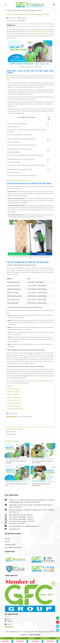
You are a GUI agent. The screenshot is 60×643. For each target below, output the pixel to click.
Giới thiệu (7, 539)
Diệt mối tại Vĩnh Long (14, 397)
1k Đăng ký (9, 621)
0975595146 (20, 641)
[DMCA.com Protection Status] (9, 627)
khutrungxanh (12, 18)
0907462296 (5, 641)
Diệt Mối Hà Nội (10, 432)
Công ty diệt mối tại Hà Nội (15, 409)
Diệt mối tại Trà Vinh (14, 400)
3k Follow (8, 624)
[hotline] (54, 4)
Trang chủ (9, 10)
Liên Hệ (7, 541)
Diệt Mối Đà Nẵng (11, 434)
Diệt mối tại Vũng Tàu (14, 389)
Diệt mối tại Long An (14, 392)
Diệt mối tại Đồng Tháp (14, 403)
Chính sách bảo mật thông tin (13, 547)
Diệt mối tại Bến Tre (13, 394)
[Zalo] (12, 641)
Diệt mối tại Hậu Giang (14, 406)
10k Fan (8, 619)
